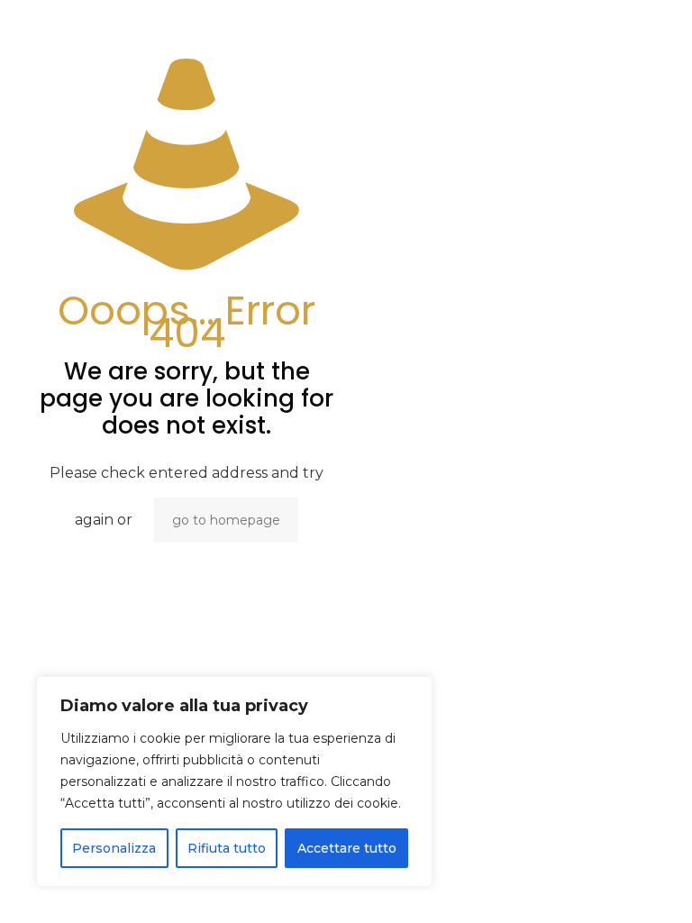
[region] (234, 781)
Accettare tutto (346, 848)
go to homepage (226, 520)
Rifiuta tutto (226, 848)
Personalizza (114, 848)
